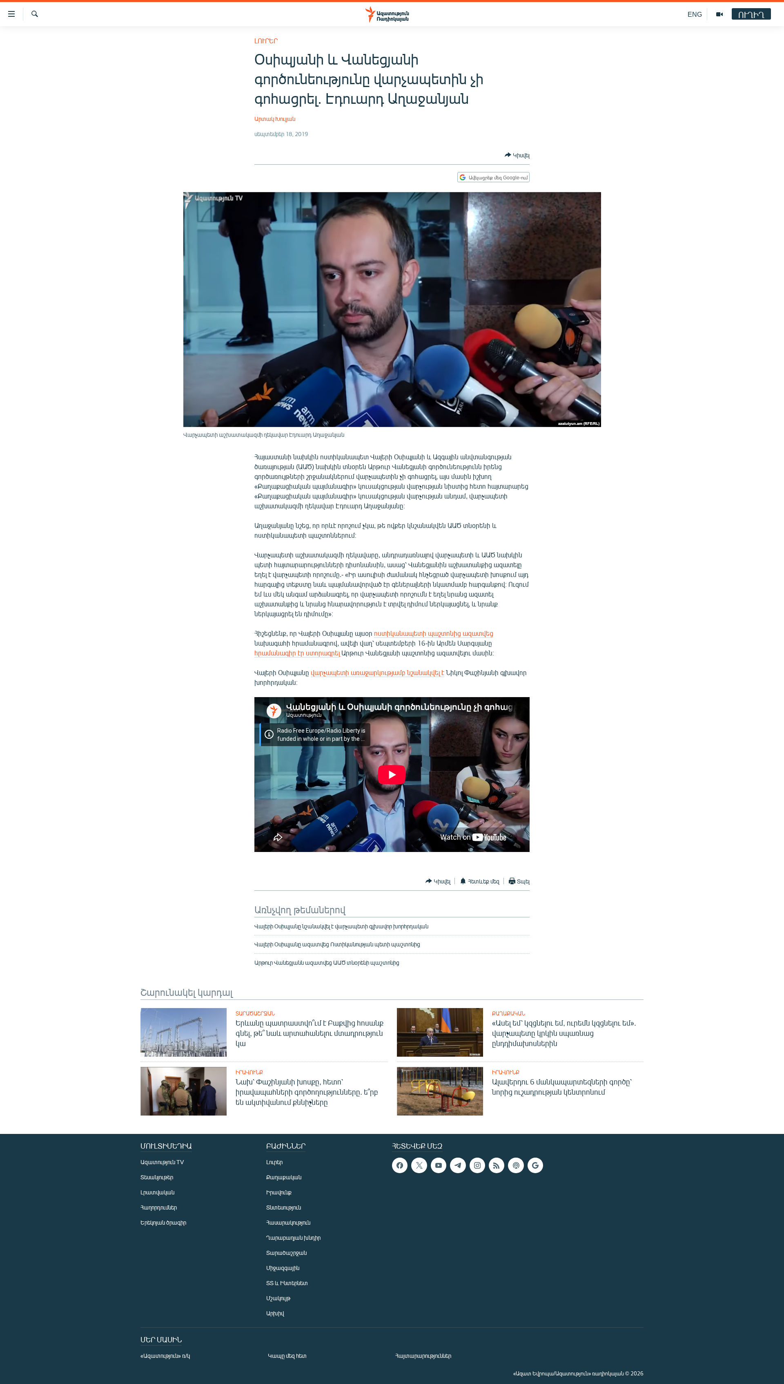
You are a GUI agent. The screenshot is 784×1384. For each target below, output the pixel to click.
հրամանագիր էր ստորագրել (297, 653)
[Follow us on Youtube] (438, 1165)
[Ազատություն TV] (719, 14)
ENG (695, 14)
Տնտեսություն (283, 1207)
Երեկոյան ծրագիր (163, 1222)
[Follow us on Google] (535, 1165)
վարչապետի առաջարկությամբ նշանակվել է (377, 672)
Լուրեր (266, 41)
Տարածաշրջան (255, 1013)
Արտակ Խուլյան (274, 118)
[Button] (517, 155)
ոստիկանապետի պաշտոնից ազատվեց (433, 633)
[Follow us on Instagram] (477, 1165)
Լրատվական (157, 1192)
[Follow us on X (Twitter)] (419, 1165)
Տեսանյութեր (156, 1177)
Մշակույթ (278, 1298)
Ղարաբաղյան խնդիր (293, 1237)
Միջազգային (282, 1267)
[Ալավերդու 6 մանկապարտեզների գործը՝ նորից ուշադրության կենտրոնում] (440, 1091)
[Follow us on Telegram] (458, 1165)
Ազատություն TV (162, 1161)
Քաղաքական (508, 1013)
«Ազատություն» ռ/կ (165, 1355)
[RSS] (496, 1165)
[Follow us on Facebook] (400, 1165)
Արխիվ (275, 1313)
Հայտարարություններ (423, 1355)
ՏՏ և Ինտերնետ (287, 1282)
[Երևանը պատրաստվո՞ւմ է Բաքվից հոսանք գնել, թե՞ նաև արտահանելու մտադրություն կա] (183, 1032)
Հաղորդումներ (158, 1207)
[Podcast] (515, 1165)
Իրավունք (249, 1072)
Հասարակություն (288, 1222)
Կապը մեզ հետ (287, 1355)
